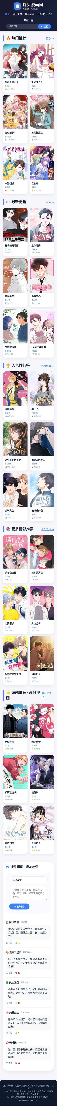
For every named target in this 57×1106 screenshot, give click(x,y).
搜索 (45, 26)
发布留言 (20, 907)
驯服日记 (36, 674)
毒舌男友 (9, 296)
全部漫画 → (47, 529)
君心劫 (34, 183)
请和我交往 (10, 572)
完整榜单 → (47, 365)
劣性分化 (36, 623)
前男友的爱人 (38, 459)
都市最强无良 (12, 81)
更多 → (50, 38)
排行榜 (41, 13)
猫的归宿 (9, 843)
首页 (7, 13)
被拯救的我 (37, 510)
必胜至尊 (9, 132)
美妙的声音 (37, 572)
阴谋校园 (9, 741)
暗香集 (34, 792)
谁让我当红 (37, 81)
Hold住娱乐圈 (38, 346)
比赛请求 (9, 623)
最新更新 (30, 13)
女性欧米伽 (10, 346)
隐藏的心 (36, 296)
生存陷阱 (36, 245)
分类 (49, 13)
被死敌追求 (10, 792)
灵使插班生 (37, 132)
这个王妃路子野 (13, 459)
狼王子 (34, 409)
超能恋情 (36, 741)
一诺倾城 (9, 183)
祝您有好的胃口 (13, 674)
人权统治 (36, 843)
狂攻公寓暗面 (12, 245)
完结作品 (28, 20)
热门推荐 (17, 13)
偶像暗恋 (9, 409)
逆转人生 (9, 510)
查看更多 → (47, 694)
